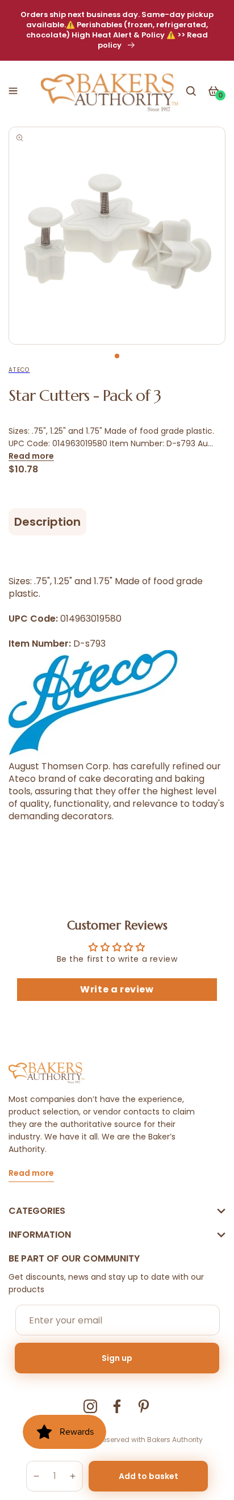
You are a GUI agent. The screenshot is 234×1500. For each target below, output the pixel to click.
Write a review (116, 989)
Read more (31, 456)
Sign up (117, 1358)
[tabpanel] (117, 236)
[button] (13, 90)
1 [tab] (117, 356)
